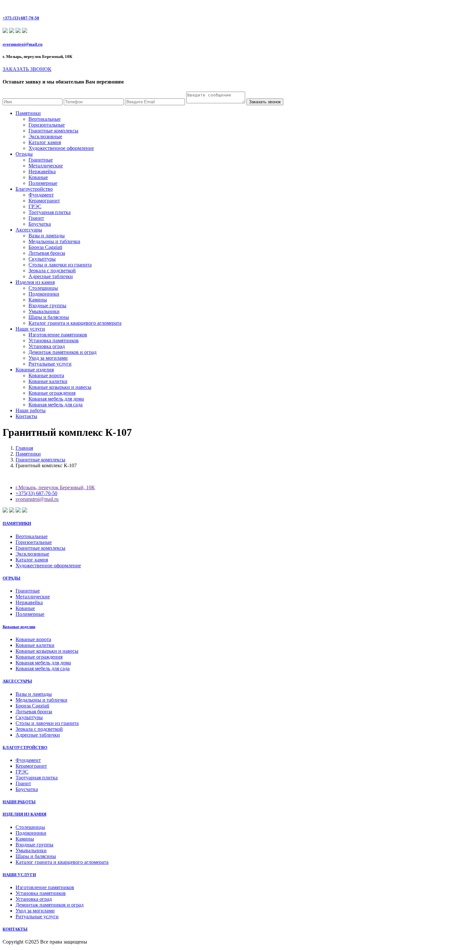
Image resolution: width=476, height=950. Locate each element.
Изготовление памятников (57, 334)
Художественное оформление (61, 148)
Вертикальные (44, 119)
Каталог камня (44, 142)
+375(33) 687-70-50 (36, 493)
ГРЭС (34, 206)
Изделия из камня (35, 282)
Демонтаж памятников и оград (62, 352)
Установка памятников (53, 340)
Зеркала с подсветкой (52, 270)
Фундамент (41, 195)
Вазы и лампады (46, 235)
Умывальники (44, 311)
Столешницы (43, 288)
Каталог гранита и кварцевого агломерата (74, 323)
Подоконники (43, 294)
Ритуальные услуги (50, 364)
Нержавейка (42, 171)
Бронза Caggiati (45, 247)
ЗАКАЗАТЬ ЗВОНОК (27, 69)
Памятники (28, 113)
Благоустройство (34, 189)
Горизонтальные (46, 125)
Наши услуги (30, 329)
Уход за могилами (48, 358)
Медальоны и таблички (54, 241)
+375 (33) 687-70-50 (21, 18)
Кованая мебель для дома (56, 398)
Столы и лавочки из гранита (60, 264)
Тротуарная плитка (49, 212)
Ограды (24, 154)
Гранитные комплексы (53, 130)
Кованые (38, 177)
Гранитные (40, 160)
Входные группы (47, 305)
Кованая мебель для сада (55, 404)
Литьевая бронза (46, 253)
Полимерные (42, 183)
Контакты (26, 416)
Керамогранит (44, 200)
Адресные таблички (50, 276)
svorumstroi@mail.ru (22, 44)
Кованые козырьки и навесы (59, 387)
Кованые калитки (47, 381)
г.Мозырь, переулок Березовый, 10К (55, 487)
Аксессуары (29, 229)
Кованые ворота (46, 375)
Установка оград (46, 346)
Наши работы (31, 410)
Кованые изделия (35, 369)
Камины (37, 299)
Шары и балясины (48, 317)
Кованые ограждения (51, 393)
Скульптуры (42, 259)
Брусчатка (39, 224)
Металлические (45, 165)
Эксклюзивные (45, 136)
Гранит (36, 218)
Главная (24, 448)
